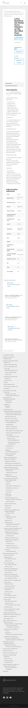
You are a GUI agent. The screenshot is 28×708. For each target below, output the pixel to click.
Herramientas (10, 11)
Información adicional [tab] (11, 85)
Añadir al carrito (19, 61)
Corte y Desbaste (13, 12)
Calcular (19, 51)
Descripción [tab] (9, 83)
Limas (19, 12)
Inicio (5, 11)
